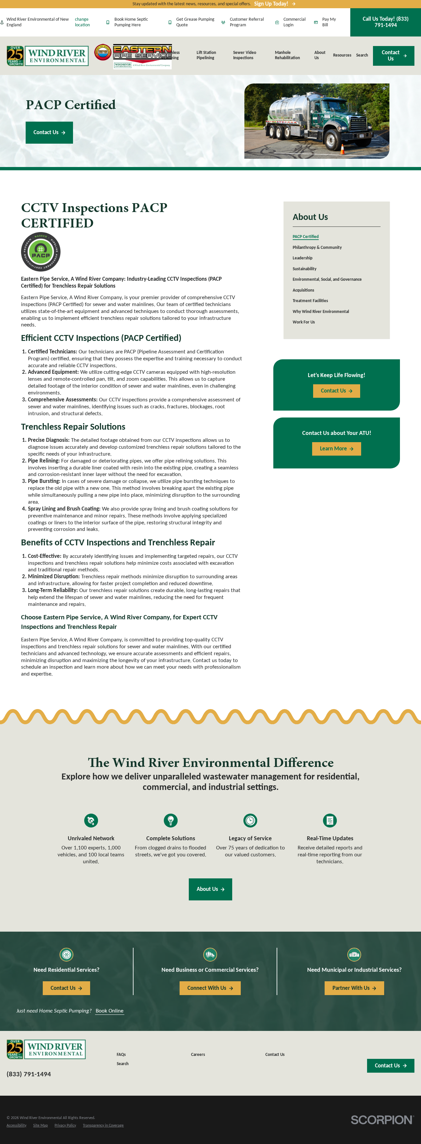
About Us (207, 889)
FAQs (121, 1055)
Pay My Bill (329, 22)
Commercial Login (295, 22)
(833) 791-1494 (29, 1074)
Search (123, 1064)
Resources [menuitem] (342, 56)
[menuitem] (337, 237)
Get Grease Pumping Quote (195, 22)
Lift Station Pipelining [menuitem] (206, 55)
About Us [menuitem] (320, 55)
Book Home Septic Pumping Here (131, 22)
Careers (198, 1055)
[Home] (48, 55)
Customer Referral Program (247, 22)
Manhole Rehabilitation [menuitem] (287, 55)
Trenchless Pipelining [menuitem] (170, 55)
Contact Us (391, 56)
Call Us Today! (386, 22)
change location (82, 22)
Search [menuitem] (362, 56)
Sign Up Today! (271, 4)
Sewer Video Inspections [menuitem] (244, 55)
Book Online (109, 1011)
